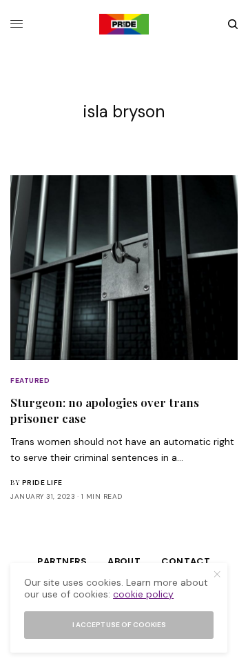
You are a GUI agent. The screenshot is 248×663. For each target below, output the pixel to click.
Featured (30, 380)
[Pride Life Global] (124, 24)
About (123, 561)
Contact (186, 561)
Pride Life (42, 482)
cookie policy (143, 594)
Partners (62, 561)
